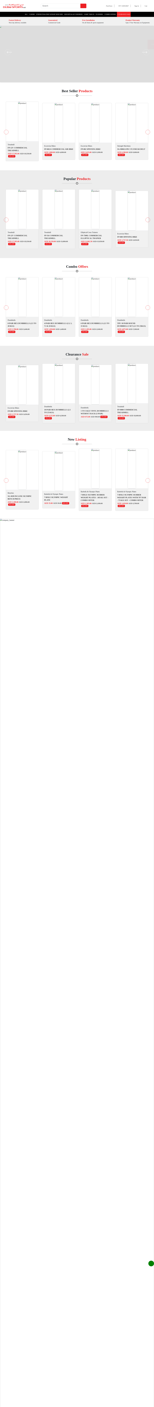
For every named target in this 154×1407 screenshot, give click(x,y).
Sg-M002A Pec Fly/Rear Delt (131, 149)
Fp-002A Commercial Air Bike (58, 149)
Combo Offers (110, 14)
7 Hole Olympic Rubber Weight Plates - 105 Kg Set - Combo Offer (94, 497)
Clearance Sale (123, 14)
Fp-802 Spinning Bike (91, 149)
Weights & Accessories (73, 14)
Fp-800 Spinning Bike (127, 237)
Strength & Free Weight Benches (49, 14)
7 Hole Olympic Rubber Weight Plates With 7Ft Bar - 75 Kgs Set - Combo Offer (131, 497)
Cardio (32, 14)
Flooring (99, 14)
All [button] (26, 14)
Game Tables (89, 14)
